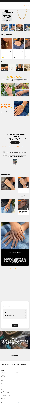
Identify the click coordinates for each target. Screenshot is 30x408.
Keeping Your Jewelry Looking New (6, 392)
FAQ (1, 389)
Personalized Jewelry (15, 142)
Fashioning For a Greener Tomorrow (6, 395)
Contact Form (15, 325)
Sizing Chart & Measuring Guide (5, 373)
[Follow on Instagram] (1, 402)
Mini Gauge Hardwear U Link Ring (23, 211)
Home (2, 388)
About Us (2, 382)
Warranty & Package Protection (5, 391)
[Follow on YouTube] (5, 402)
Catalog (2, 383)
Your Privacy (3, 398)
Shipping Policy (3, 375)
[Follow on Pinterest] (3, 402)
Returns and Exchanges (4, 376)
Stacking (2, 380)
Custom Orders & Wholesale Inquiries (5, 379)
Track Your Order (3, 372)
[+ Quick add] (10, 51)
